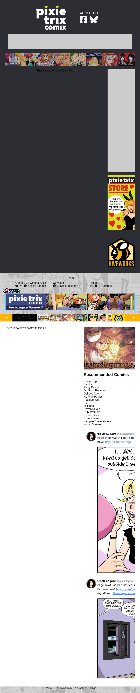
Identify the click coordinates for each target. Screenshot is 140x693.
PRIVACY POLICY (85, 687)
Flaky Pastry (91, 387)
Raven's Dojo (92, 409)
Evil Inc (88, 384)
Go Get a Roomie (94, 390)
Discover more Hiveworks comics (24, 317)
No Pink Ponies (93, 396)
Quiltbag (89, 405)
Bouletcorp (90, 381)
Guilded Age (91, 393)
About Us (89, 13)
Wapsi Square (92, 424)
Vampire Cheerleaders (97, 421)
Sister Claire (91, 418)
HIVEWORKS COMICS (57, 687)
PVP (86, 402)
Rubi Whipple (92, 412)
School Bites (91, 415)
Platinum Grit (91, 399)
